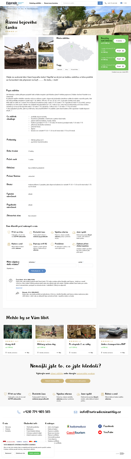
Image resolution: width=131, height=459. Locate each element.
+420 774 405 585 (36, 411)
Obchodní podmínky (33, 427)
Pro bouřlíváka (74, 69)
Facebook (109, 426)
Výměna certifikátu (53, 441)
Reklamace (30, 429)
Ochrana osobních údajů (34, 433)
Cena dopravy (52, 439)
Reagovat (19, 288)
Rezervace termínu (51, 3)
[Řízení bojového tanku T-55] (20, 53)
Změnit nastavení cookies (34, 435)
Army (22, 9)
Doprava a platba (53, 431)
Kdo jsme (8, 427)
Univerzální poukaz (54, 437)
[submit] (100, 3)
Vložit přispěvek (35, 271)
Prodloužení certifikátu (54, 443)
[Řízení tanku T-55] (45, 61)
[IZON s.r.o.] (121, 454)
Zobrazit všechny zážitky (52, 381)
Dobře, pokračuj (34, 453)
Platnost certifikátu (53, 435)
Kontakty (8, 431)
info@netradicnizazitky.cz (100, 411)
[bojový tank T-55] (45, 44)
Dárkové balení (52, 429)
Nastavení (8, 453)
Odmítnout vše (20, 453)
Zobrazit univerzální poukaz (78, 381)
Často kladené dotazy (33, 431)
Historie (7, 429)
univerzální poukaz (86, 373)
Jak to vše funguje (53, 427)
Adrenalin (59, 69)
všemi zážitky (57, 373)
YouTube (108, 432)
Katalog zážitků (35, 3)
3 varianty (119, 41)
